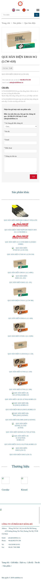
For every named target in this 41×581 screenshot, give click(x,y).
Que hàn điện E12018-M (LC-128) (20, 354)
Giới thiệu (14, 562)
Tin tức (37, 562)
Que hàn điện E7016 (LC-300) (20, 389)
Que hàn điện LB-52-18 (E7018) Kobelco (20, 444)
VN (28, 10)
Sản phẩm (17, 23)
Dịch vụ (23, 562)
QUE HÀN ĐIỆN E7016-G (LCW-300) (20, 300)
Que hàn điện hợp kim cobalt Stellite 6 (20, 221)
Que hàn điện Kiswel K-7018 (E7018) (20, 432)
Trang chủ (6, 23)
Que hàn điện (29, 23)
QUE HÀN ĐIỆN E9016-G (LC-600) (20, 318)
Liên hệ (30, 562)
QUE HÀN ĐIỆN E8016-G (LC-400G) (20, 272)
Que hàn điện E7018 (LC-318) (20, 372)
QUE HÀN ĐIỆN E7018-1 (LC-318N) (20, 336)
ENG (18, 10)
